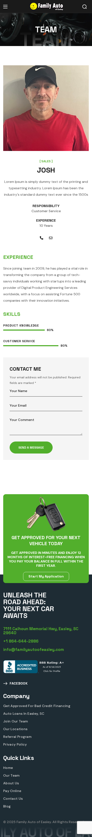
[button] (84, 6)
